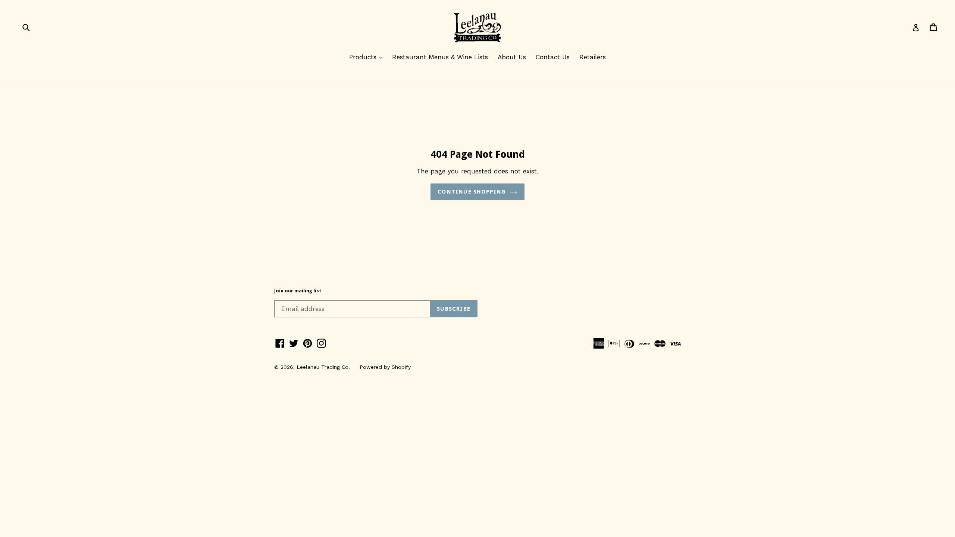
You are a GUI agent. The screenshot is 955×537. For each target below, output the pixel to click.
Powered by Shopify (385, 367)
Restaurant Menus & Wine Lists (440, 57)
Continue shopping (472, 191)
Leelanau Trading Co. (323, 367)
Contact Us (553, 57)
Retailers (592, 57)
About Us (512, 57)
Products (367, 57)
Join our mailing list (298, 290)
